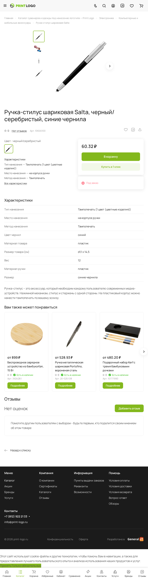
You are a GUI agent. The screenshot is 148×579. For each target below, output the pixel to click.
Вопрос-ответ (118, 498)
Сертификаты (48, 486)
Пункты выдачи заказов (89, 480)
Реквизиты (81, 486)
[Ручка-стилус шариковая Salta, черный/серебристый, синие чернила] (81, 66)
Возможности (83, 492)
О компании (46, 480)
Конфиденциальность (60, 539)
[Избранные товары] (132, 5)
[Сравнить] (133, 129)
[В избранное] (126, 129)
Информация (83, 473)
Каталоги (45, 492)
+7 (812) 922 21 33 (15, 516)
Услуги (8, 498)
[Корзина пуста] (141, 5)
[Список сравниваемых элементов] (122, 5)
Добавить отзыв (129, 408)
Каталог (9, 480)
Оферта (83, 539)
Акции (8, 486)
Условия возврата (120, 492)
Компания (46, 473)
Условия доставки (120, 486)
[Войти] (113, 5)
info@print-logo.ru (16, 522)
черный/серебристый (8, 148)
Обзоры (114, 503)
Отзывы (44, 498)
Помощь (114, 473)
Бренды (9, 492)
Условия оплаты (119, 480)
